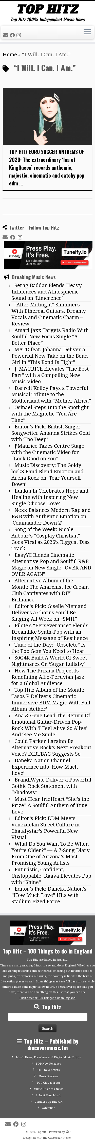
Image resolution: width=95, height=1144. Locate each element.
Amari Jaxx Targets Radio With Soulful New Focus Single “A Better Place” (50, 336)
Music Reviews (49, 1076)
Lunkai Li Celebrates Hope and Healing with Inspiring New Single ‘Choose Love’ (49, 497)
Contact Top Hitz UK (48, 1101)
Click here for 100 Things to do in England (47, 998)
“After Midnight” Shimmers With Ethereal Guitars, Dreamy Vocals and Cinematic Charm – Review (48, 314)
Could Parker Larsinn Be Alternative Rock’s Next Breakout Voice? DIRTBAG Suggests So (51, 747)
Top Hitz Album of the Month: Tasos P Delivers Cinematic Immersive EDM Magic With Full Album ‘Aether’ (50, 699)
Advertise (48, 1108)
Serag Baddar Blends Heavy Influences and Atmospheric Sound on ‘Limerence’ (46, 291)
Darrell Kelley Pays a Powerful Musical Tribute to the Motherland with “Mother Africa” (51, 394)
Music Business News (48, 1089)
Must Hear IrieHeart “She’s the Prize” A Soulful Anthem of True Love (50, 805)
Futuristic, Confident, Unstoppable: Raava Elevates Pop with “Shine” (51, 875)
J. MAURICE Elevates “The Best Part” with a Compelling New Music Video (50, 375)
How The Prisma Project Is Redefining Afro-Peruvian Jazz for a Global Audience (47, 677)
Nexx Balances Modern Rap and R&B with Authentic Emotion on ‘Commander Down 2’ (51, 516)
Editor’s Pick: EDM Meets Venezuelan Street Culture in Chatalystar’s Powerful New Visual (45, 827)
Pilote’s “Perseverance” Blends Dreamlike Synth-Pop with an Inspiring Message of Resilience (49, 631)
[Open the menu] (87, 32)
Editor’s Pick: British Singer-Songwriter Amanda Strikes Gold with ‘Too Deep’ (50, 433)
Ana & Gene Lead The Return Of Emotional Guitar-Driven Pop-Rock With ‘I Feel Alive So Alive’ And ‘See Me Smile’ (50, 725)
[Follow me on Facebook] (13, 35)
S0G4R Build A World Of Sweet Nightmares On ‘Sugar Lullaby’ (49, 661)
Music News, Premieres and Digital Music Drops (48, 1057)
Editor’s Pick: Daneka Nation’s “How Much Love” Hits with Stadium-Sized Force (48, 895)
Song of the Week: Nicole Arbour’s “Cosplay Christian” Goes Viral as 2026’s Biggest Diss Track (50, 538)
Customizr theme (59, 1137)
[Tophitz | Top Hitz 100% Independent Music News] (47, 9)
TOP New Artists (48, 1070)
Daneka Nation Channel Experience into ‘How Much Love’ (44, 766)
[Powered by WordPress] (67, 1131)
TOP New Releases (48, 1063)
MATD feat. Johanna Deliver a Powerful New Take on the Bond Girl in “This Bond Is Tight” (49, 355)
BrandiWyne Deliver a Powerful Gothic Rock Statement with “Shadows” (51, 786)
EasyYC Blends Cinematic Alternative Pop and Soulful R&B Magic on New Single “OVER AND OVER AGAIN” (51, 564)
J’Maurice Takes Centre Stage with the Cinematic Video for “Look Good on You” (47, 452)
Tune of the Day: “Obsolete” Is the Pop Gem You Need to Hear (48, 648)
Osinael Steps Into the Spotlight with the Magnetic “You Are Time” (50, 413)
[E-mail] (6, 35)
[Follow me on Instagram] (19, 35)
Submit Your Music (48, 1095)
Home (10, 54)
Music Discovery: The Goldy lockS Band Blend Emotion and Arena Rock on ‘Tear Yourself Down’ (47, 474)
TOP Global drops (48, 1082)
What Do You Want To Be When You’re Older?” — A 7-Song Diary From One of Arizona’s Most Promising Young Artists (50, 853)
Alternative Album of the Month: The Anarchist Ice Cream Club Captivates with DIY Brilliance (50, 590)
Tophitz (41, 1132)
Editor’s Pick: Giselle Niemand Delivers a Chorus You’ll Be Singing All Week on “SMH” (49, 612)
